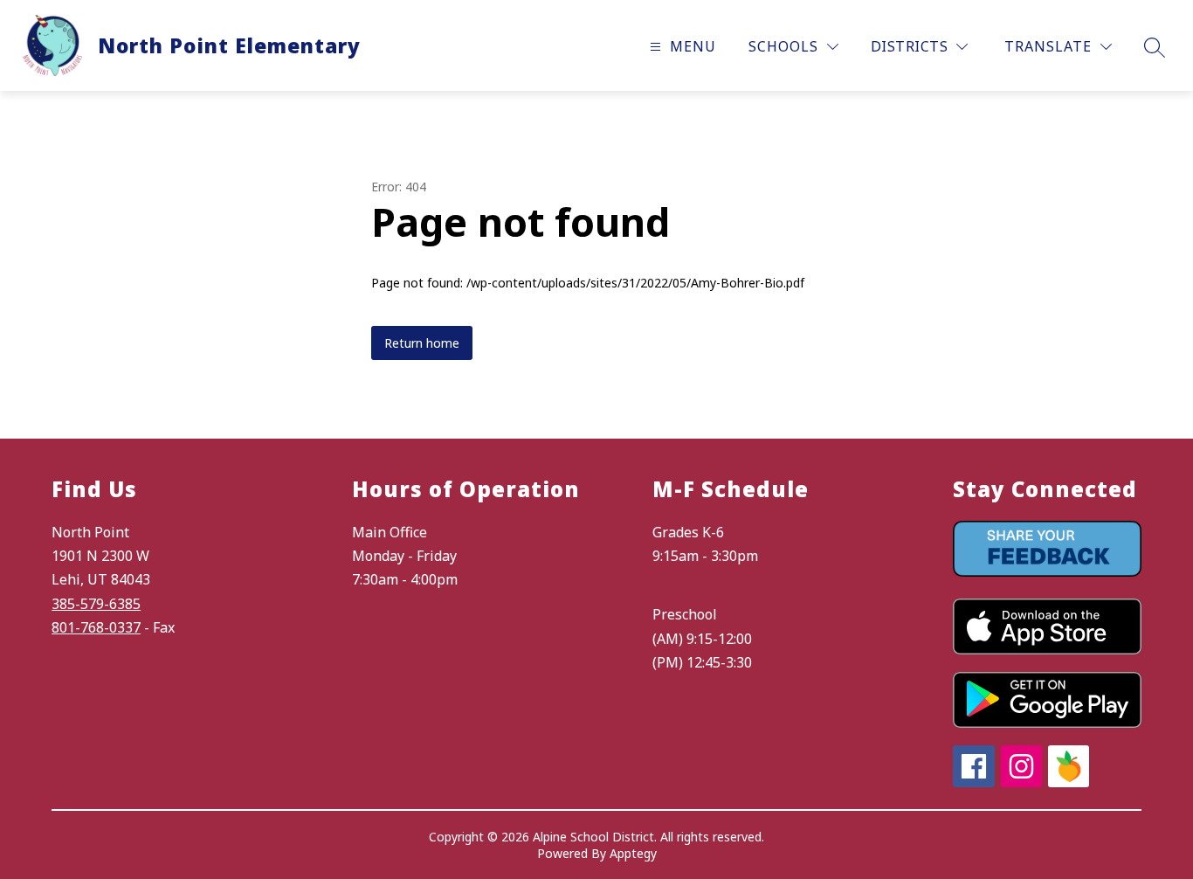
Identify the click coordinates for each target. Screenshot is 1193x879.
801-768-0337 (96, 627)
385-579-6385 (96, 603)
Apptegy (633, 853)
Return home (421, 343)
